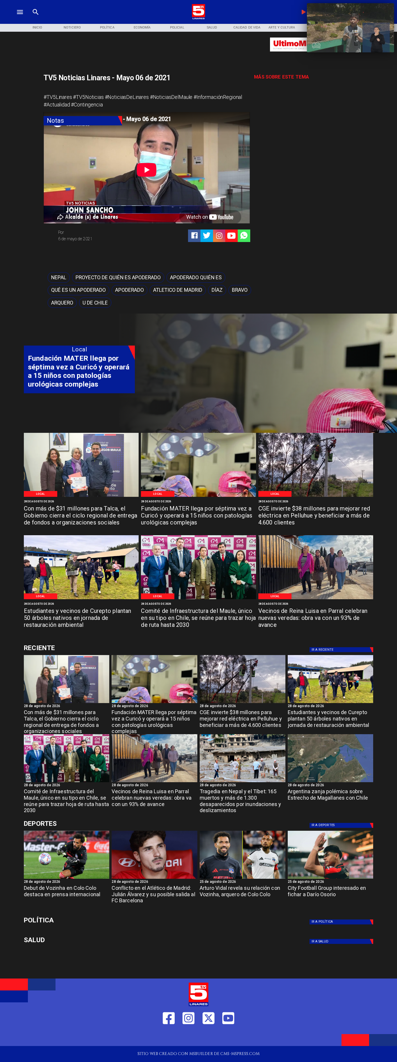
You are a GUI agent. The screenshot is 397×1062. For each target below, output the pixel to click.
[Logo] (198, 18)
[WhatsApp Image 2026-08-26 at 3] (81, 599)
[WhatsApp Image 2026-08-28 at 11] (198, 496)
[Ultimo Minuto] (303, 54)
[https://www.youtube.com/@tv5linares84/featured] (231, 236)
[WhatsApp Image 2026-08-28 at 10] (315, 599)
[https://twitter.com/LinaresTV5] (208, 1037)
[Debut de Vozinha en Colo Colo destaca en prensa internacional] (67, 878)
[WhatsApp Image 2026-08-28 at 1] (81, 496)
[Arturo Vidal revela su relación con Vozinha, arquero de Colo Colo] (242, 878)
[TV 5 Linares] (36, 18)
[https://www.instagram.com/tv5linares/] (219, 236)
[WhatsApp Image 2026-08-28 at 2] (198, 599)
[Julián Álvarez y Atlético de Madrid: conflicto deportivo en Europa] (154, 878)
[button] (59, 277)
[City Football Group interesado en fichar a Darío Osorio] (330, 878)
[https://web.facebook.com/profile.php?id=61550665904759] (169, 1037)
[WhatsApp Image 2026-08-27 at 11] (315, 496)
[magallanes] (330, 781)
